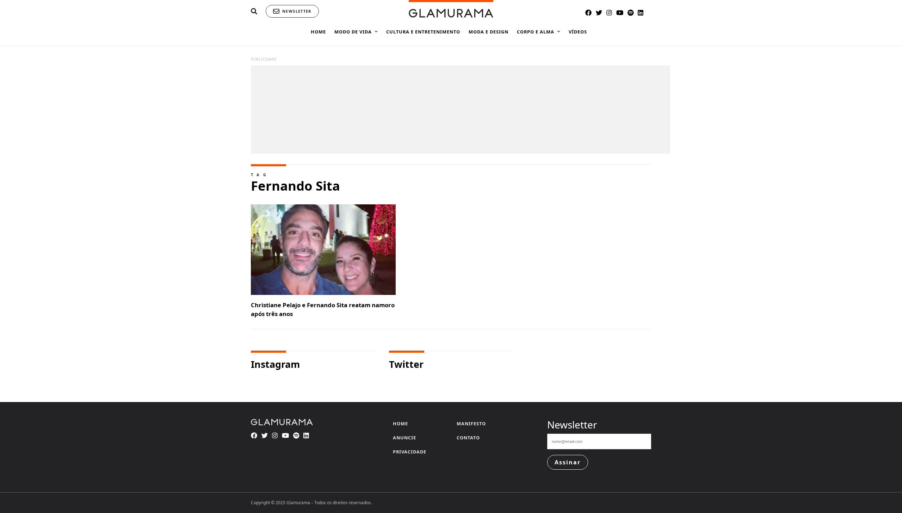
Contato (468, 437)
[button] (254, 11)
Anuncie (404, 437)
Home (400, 423)
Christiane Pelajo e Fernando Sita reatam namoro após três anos (323, 309)
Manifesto (471, 423)
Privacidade (409, 452)
